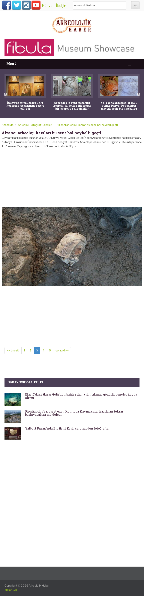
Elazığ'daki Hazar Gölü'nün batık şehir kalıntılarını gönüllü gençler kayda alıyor (81, 396)
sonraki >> (62, 350)
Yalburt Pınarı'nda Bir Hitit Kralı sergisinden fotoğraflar (67, 428)
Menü (11, 63)
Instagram (26, 5)
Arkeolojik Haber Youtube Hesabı (36, 5)
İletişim (62, 5)
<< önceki (13, 350)
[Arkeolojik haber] (72, 24)
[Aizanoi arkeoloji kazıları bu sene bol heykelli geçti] (72, 246)
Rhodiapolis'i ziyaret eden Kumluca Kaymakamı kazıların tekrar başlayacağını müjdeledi (74, 413)
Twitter (16, 5)
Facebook (6, 5)
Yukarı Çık (10, 590)
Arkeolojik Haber (39, 585)
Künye (47, 5)
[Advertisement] (72, 176)
